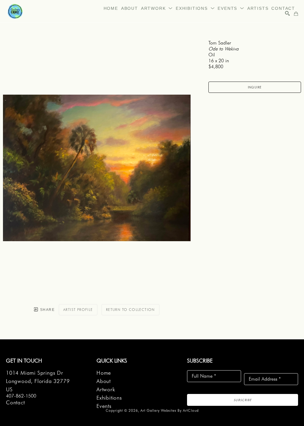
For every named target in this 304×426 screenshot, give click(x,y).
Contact (15, 402)
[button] (157, 8)
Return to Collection (130, 309)
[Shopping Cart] (296, 13)
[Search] (287, 13)
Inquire (255, 87)
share (47, 310)
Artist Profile (78, 309)
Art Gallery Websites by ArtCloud (169, 410)
